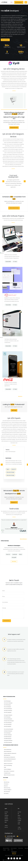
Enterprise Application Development (10, 753)
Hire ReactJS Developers (8, 731)
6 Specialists (8, 346)
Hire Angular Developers (8, 715)
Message (4, 608)
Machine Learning (7, 787)
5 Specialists (8, 261)
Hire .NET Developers (7, 704)
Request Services (14, 127)
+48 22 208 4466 (10, 836)
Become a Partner (6, 848)
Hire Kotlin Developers (7, 712)
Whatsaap (19, 840)
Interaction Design (10, 472)
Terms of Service (14, 848)
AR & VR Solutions (7, 791)
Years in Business (21, 46)
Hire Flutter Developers (8, 722)
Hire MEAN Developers (7, 736)
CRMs (5, 767)
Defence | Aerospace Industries (9, 774)
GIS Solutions (6, 793)
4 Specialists (8, 389)
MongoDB (14, 557)
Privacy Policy (20, 848)
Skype (9, 840)
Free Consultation (14, 208)
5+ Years (15, 304)
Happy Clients (7, 46)
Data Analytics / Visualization (9, 771)
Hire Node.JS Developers (8, 710)
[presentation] (26, 101)
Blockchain (6, 785)
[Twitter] (11, 858)
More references (23, 539)
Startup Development (7, 749)
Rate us (14, 853)
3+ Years (15, 346)
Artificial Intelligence (7, 769)
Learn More (14, 561)
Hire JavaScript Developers (8, 729)
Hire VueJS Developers (8, 724)
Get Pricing (14, 410)
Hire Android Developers (8, 718)
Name (3, 590)
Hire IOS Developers (7, 717)
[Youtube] (17, 858)
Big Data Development (8, 760)
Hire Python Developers (8, 734)
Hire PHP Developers (7, 701)
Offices (7, 53)
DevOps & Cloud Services (8, 763)
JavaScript (14, 554)
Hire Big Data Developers (8, 740)
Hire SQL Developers (7, 732)
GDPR (8, 849)
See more (20, 396)
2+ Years (15, 389)
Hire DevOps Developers (8, 742)
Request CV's (14, 502)
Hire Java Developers (7, 706)
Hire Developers (5, 39)
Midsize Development (7, 751)
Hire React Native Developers (9, 720)
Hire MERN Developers (7, 738)
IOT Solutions (6, 784)
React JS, (8, 554)
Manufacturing (6, 782)
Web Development (7, 755)
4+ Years (15, 261)
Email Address (5, 602)
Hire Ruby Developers (7, 726)
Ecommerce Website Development (10, 759)
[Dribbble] (20, 858)
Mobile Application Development (9, 757)
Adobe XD (13, 469)
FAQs (12, 849)
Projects (21, 53)
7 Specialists (8, 304)
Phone (3, 596)
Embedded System (7, 773)
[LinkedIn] (14, 858)
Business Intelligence (7, 789)
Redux (20, 554)
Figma (8, 469)
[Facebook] (8, 858)
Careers (4, 849)
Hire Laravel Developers (8, 708)
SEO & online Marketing (8, 765)
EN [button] (12, 2)
